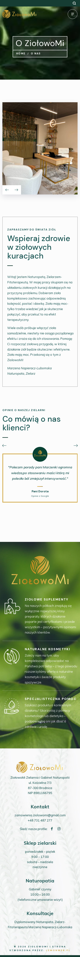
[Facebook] (52, 829)
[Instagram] (58, 829)
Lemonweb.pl (58, 950)
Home (21, 53)
